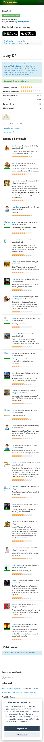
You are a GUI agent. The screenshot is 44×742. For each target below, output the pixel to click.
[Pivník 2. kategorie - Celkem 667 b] (7, 412)
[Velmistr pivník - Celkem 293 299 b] (7, 393)
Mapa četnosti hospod (11, 128)
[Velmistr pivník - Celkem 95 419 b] (7, 489)
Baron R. (15, 240)
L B (13, 445)
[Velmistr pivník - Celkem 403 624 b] (7, 336)
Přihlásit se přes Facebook (11, 15)
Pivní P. (14, 163)
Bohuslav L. (16, 486)
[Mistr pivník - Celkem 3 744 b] (7, 550)
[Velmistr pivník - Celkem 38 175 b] (7, 355)
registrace (18, 21)
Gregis (14, 146)
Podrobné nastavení (21, 722)
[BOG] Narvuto (17, 565)
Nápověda (11, 692)
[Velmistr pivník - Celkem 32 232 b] (7, 447)
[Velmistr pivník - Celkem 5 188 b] (7, 465)
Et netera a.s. (7, 677)
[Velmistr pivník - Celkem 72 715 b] (7, 375)
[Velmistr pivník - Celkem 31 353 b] (7, 583)
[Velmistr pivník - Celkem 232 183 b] (7, 148)
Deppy (14, 261)
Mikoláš (14, 463)
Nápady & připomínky (14, 688)
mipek (14, 318)
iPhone (4, 692)
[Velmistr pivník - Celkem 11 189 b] (7, 224)
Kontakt (33, 692)
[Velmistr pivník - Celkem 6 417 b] (7, 281)
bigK (13, 373)
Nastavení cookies (22, 692)
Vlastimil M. (16, 334)
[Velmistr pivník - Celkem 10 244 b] (7, 607)
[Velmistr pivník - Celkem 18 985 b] (7, 626)
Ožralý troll (15, 522)
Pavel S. (15, 410)
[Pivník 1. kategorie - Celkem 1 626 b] (7, 428)
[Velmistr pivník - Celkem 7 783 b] (7, 567)
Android (34, 688)
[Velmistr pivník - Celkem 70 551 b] (7, 299)
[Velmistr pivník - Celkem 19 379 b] (7, 524)
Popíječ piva (16, 181)
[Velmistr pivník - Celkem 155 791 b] (7, 183)
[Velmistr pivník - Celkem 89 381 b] (7, 165)
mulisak (14, 604)
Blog (3, 688)
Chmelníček (16, 390)
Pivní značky (21, 41)
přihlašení (26, 21)
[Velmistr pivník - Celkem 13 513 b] (7, 506)
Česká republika (9, 43)
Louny (20, 43)
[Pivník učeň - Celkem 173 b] (7, 209)
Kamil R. (15, 207)
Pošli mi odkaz (16, 66)
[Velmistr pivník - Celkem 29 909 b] (7, 264)
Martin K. (15, 580)
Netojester (15, 624)
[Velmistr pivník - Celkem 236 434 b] (7, 320)
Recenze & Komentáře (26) (13, 124)
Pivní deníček (7, 1)
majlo (14, 504)
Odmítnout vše (22, 735)
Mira (13, 353)
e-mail (6, 72)
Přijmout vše (22, 729)
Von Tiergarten (17, 296)
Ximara (14, 548)
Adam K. (15, 222)
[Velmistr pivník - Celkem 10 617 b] (7, 242)
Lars (13, 425)
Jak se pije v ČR (9, 132)
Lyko (13, 279)
